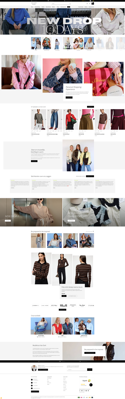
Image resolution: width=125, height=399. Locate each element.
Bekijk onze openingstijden (43, 369)
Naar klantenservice (35, 391)
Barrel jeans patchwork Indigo (52, 134)
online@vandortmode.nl (36, 388)
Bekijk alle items (90, 106)
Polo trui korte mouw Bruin (99, 134)
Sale (68, 6)
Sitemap (64, 384)
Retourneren (65, 381)
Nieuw (32, 6)
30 (58, 130)
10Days (58, 6)
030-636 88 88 (35, 382)
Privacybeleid (60, 396)
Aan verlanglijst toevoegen (72, 295)
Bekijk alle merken (62, 309)
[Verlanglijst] (89, 4)
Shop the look (48, 6)
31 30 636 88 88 (35, 385)
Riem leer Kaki (81, 134)
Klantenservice (63, 6)
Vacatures (64, 387)
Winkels (53, 6)
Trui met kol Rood (66, 134)
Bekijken (64, 295)
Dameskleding (37, 6)
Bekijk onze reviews (90, 176)
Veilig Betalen (65, 382)
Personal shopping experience (90, 352)
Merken (43, 6)
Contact (64, 379)
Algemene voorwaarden (54, 396)
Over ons (64, 378)
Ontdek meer (69, 97)
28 (53, 130)
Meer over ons (34, 161)
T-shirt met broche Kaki (35, 134)
